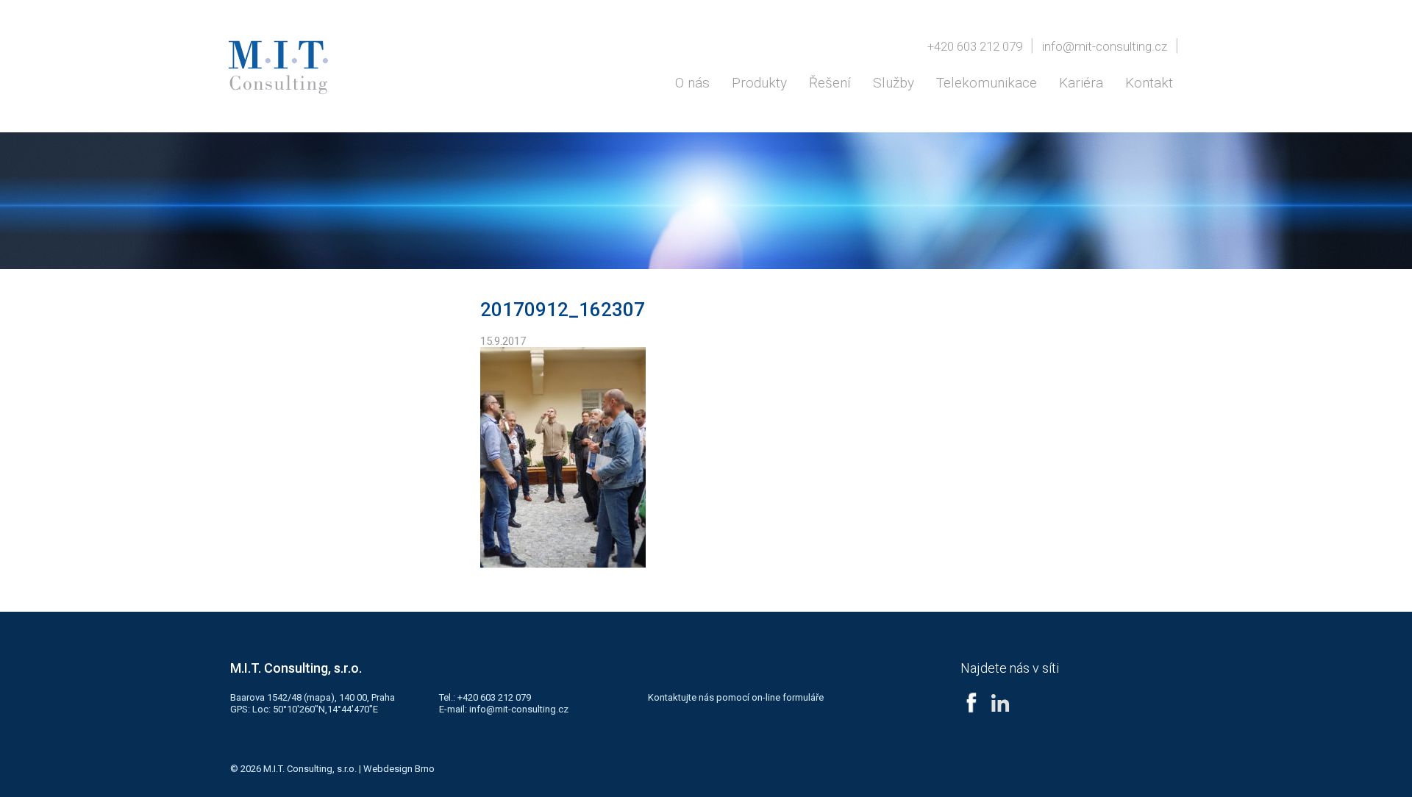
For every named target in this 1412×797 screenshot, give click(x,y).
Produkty (759, 82)
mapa (319, 697)
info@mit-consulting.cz (1104, 46)
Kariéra (1081, 82)
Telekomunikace (986, 82)
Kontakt (1149, 82)
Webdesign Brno (399, 768)
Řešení (830, 82)
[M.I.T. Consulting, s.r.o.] (278, 67)
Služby (893, 82)
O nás (692, 82)
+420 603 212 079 (974, 46)
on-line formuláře (788, 697)
